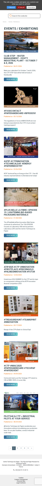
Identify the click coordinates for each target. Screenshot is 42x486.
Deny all (21, 7)
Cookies (21, 478)
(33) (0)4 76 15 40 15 (21, 470)
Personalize (31, 7)
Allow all (12, 7)
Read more (11, 79)
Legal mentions (21, 483)
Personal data (21, 481)
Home (4, 22)
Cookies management (21, 479)
